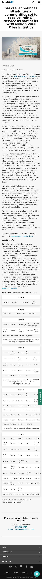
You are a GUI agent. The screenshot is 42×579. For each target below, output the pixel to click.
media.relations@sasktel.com (21, 529)
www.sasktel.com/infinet (22, 236)
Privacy (15, 572)
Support (24, 572)
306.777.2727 (21, 527)
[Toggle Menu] (39, 2)
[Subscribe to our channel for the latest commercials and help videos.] (10, 567)
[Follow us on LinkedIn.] (31, 567)
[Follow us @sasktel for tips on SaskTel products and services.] (16, 567)
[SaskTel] (7, 2)
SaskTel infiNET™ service (24, 76)
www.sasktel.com (9, 289)
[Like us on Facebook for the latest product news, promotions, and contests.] (26, 567)
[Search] (33, 2)
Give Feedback (40, 397)
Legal (7, 572)
